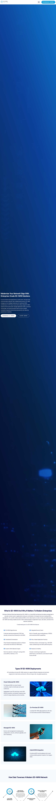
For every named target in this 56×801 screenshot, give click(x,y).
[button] (39, 2)
